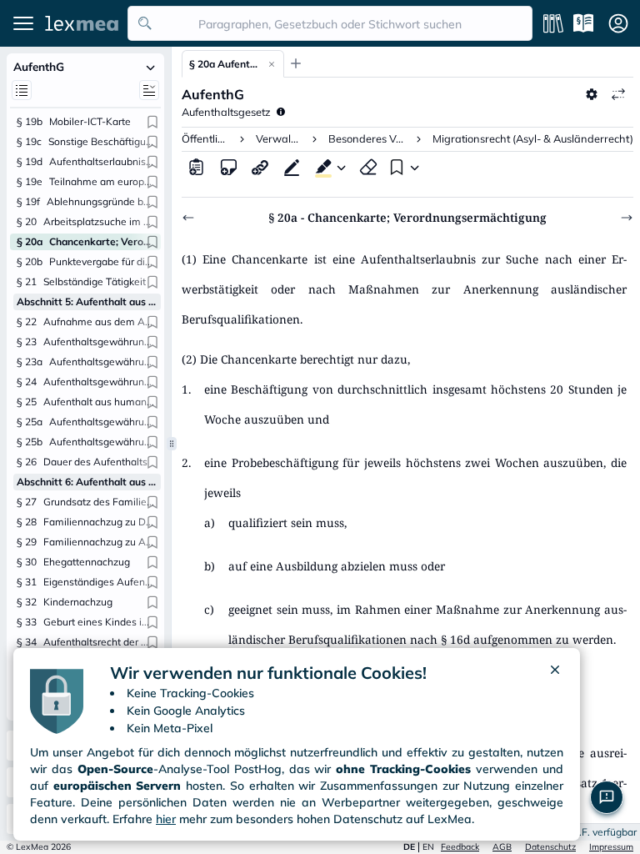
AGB (502, 846)
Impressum (611, 846)
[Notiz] (228, 166)
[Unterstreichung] (292, 166)
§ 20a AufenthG (224, 64)
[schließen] (555, 673)
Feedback (460, 846)
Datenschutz (550, 846)
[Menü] (23, 23)
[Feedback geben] (606, 797)
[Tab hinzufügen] (296, 63)
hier (166, 818)
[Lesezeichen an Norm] (152, 121)
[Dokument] (197, 166)
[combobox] (330, 23)
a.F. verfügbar (605, 832)
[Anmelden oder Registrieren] (618, 23)
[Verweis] (260, 166)
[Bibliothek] (553, 23)
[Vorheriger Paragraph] (188, 217)
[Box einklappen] (151, 67)
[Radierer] (368, 166)
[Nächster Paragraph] (626, 217)
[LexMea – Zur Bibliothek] (81, 23)
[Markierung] (320, 166)
